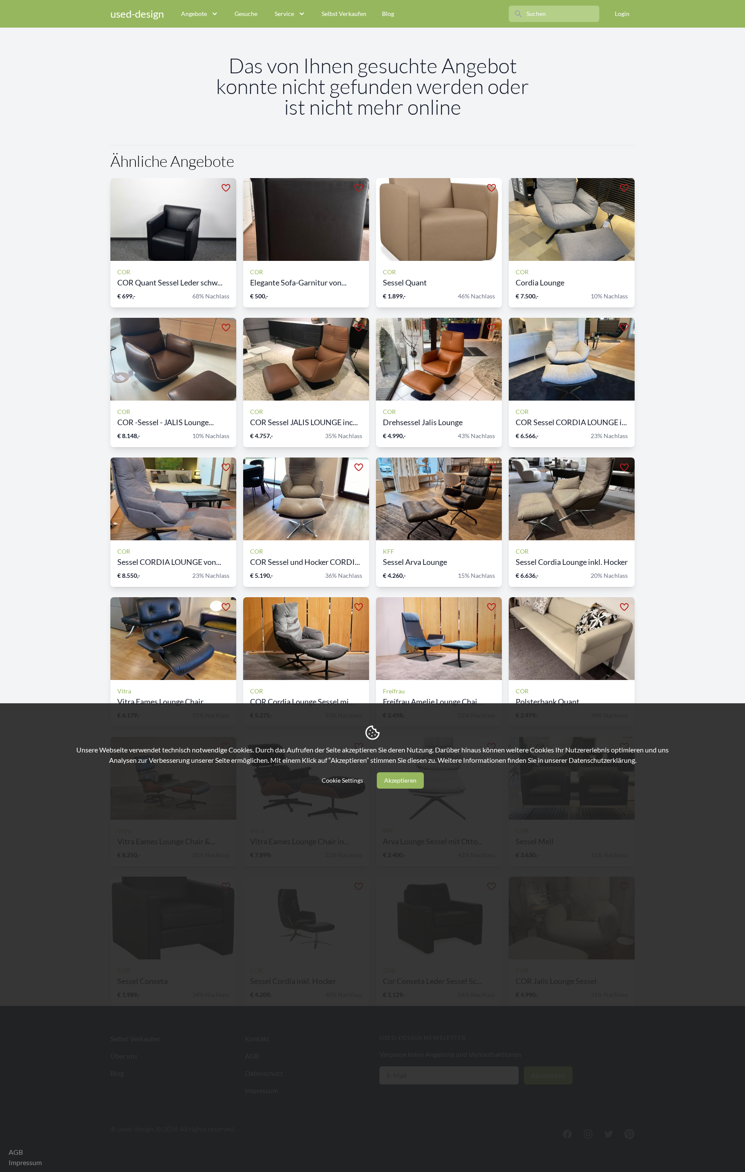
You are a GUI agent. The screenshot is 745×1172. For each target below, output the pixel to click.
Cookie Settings (342, 780)
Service (284, 13)
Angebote (194, 13)
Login (622, 13)
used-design (137, 13)
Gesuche (246, 13)
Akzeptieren (400, 780)
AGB (16, 1152)
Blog (388, 13)
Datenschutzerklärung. (602, 760)
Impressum (25, 1162)
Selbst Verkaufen (344, 13)
